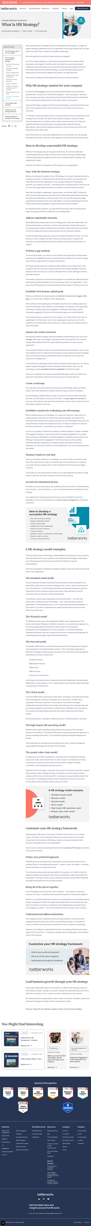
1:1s (3, 1145)
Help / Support (51, 1140)
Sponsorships (66, 1143)
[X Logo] (12, 126)
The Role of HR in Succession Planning (52, 1167)
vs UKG (80, 1134)
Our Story (65, 1131)
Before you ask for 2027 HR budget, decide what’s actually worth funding (57, 1059)
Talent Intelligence (21, 1131)
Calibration (19, 1134)
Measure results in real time (12, 93)
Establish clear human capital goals (12, 76)
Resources (51, 1127)
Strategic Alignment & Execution (14, 20)
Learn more (80, 2)
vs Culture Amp (82, 1131)
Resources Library (52, 1131)
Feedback (4, 1139)
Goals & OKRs (5, 1135)
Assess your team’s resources (11, 80)
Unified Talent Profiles (22, 1143)
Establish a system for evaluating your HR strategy (12, 87)
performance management (68, 500)
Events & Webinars (52, 1137)
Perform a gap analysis (12, 73)
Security (86, 1222)
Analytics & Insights (7, 1151)
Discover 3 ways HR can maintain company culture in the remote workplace (54, 1009)
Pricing (64, 1150)
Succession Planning (22, 1137)
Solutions (5, 1127)
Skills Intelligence (21, 1140)
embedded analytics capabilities (53, 369)
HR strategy (39, 92)
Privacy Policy (50, 1213)
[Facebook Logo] (9, 126)
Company (66, 1127)
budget (29, 339)
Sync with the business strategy (12, 65)
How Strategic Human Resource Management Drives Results (53, 1175)
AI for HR (4, 1155)
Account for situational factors (12, 97)
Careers (64, 1146)
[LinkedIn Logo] (15, 126)
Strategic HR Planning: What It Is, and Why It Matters (52, 1181)
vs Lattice (80, 1140)
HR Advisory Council (68, 1140)
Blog (48, 1134)
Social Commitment (68, 1137)
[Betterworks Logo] (9, 8)
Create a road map (11, 83)
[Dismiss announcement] (89, 2)
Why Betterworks (38, 1127)
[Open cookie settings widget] (3, 1223)
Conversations (6, 1142)
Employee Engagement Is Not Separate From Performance (79, 1059)
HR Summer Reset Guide (52, 1152)
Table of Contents (9, 47)
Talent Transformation (22, 1150)
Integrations (35, 1137)
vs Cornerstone (82, 1137)
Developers (50, 1156)
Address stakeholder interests (12, 69)
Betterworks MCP (21, 1146)
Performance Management (5, 1131)
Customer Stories (37, 1134)
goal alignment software (75, 398)
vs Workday (81, 1143)
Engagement (5, 1148)
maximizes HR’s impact (72, 848)
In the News (65, 1134)
